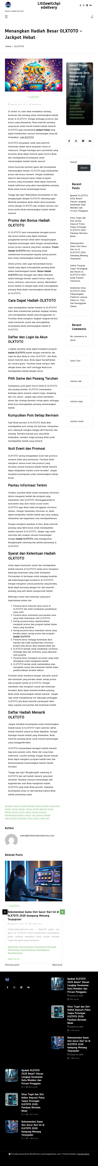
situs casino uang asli (38, 818)
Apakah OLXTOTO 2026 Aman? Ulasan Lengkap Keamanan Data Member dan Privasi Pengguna (79, 203)
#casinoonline (26, 947)
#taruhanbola (42, 950)
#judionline (39, 947)
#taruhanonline (15, 953)
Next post (57, 965)
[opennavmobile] (91, 17)
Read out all (14, 959)
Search (73, 162)
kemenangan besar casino (18, 815)
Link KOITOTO (27, 137)
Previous (5, 911)
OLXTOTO (34, 97)
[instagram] (83, 5)
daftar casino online (15, 812)
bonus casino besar (15, 809)
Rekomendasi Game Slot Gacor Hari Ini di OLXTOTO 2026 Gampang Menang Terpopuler (79, 251)
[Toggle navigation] (6, 17)
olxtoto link (76, 381)
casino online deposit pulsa (39, 809)
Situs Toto (75, 361)
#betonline (13, 947)
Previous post (12, 965)
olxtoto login (76, 401)
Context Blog (83, 1154)
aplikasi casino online (16, 806)
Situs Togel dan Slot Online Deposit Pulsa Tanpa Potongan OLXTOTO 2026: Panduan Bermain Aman (79, 71)
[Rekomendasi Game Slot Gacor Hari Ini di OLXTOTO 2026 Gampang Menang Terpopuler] (57, 1048)
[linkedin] (87, 5)
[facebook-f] (80, 5)
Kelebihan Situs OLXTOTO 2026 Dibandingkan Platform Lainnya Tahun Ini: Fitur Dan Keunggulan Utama (78, 297)
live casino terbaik (41, 815)
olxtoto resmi (77, 421)
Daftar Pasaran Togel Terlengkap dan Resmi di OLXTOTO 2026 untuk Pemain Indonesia (32, 915)
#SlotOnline (14, 950)
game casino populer (36, 812)
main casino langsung (16, 818)
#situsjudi (51, 947)
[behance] (91, 5)
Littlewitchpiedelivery (49, 5)
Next (62, 911)
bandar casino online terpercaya (44, 806)
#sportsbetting (28, 950)
